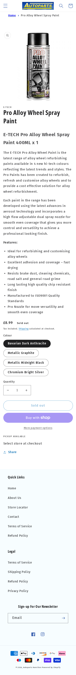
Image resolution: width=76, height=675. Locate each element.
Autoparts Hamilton (32, 667)
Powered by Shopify (51, 667)
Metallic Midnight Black (26, 362)
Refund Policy (18, 535)
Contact (13, 517)
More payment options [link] (38, 427)
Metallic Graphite (21, 353)
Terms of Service (20, 526)
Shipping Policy (19, 572)
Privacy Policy (18, 591)
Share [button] (12, 452)
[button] (5, 6)
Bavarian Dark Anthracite (27, 343)
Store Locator (18, 507)
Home (12, 15)
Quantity (9, 381)
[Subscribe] (63, 618)
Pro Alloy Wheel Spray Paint (40, 15)
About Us (14, 498)
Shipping (23, 328)
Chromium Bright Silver (26, 372)
